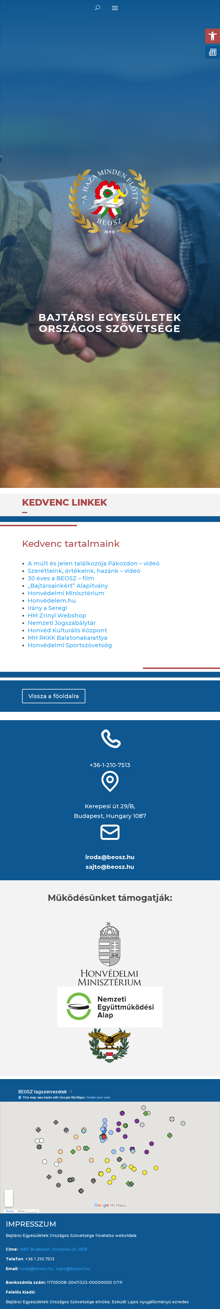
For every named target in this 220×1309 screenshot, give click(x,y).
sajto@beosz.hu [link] (110, 866)
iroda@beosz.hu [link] (109, 857)
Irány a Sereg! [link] (47, 608)
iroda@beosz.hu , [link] (37, 1268)
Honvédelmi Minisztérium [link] (66, 593)
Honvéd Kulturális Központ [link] (67, 630)
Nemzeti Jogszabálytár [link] (62, 622)
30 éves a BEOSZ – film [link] (61, 578)
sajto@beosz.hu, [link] (73, 1268)
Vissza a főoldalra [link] (53, 696)
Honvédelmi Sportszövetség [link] (70, 645)
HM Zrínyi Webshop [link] (57, 615)
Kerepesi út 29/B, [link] (110, 806)
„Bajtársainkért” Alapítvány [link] (68, 585)
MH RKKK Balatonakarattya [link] (67, 637)
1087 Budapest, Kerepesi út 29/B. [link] (53, 1249)
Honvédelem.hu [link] (52, 600)
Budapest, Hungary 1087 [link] (110, 816)
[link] (212, 36)
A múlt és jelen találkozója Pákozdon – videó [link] (94, 563)
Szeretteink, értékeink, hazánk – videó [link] (84, 570)
